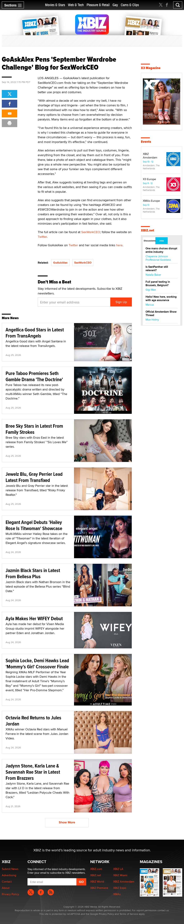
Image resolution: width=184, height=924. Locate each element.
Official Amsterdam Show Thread (161, 313)
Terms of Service (128, 914)
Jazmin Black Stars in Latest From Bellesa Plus (33, 573)
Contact (7, 881)
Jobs (161, 240)
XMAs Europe (151, 201)
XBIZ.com (96, 869)
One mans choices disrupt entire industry (161, 250)
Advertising (9, 875)
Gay (115, 5)
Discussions (149, 240)
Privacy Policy (10, 894)
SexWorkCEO (90, 232)
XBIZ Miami (120, 875)
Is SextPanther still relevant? (157, 268)
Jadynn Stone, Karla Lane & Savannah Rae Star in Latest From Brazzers (33, 772)
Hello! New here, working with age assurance (161, 298)
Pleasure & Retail (98, 5)
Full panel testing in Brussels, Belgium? (158, 283)
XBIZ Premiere (99, 888)
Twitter (42, 236)
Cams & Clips (130, 5)
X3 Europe (149, 179)
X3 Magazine (150, 67)
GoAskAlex (60, 263)
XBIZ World (97, 881)
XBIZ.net (147, 230)
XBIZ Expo (119, 888)
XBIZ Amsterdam (150, 156)
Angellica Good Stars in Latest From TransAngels (35, 332)
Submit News (10, 869)
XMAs (117, 894)
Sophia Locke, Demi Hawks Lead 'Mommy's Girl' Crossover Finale (37, 663)
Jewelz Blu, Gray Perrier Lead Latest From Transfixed (34, 477)
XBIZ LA (118, 869)
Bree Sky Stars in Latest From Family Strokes (34, 429)
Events (146, 141)
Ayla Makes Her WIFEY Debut (34, 618)
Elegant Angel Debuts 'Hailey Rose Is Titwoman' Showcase (34, 525)
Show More (67, 822)
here (119, 245)
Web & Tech (76, 5)
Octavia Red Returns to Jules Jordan (33, 720)
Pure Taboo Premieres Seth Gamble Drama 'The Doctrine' (34, 376)
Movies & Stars (55, 5)
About (6, 888)
